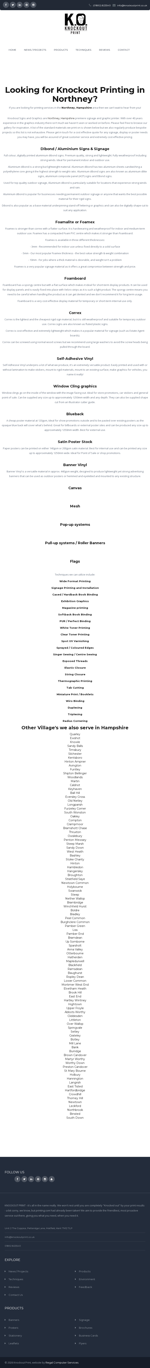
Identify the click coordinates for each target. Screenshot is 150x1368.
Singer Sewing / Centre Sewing (75, 654)
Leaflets (14, 1343)
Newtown (75, 1102)
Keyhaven (75, 789)
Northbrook (75, 1110)
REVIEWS (104, 49)
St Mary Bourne (75, 1071)
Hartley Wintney (75, 1000)
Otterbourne (75, 953)
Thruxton (75, 832)
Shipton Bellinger (75, 773)
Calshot (75, 785)
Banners (14, 1319)
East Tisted (75, 1086)
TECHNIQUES (83, 49)
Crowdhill (75, 1094)
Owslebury (75, 836)
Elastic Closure (75, 667)
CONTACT (124, 49)
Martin (75, 781)
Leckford (75, 1106)
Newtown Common (75, 883)
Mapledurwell (75, 961)
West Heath (75, 851)
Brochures (85, 1327)
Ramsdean (75, 969)
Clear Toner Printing (75, 634)
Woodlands (75, 777)
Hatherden (75, 957)
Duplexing (75, 707)
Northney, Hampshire (77, 107)
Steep (75, 894)
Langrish (75, 1082)
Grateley (75, 1035)
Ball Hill (75, 793)
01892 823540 (13, 1245)
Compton (75, 820)
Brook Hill (75, 992)
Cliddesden (75, 1016)
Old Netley (75, 800)
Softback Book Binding (75, 614)
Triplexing (75, 714)
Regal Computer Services (62, 1362)
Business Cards (88, 1335)
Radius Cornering (75, 720)
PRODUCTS (61, 49)
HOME (12, 49)
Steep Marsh (75, 844)
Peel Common (75, 918)
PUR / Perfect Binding (75, 621)
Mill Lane (75, 1043)
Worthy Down (75, 1063)
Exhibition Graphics (75, 601)
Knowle (75, 742)
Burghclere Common (75, 922)
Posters (13, 1327)
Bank (75, 1047)
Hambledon (75, 867)
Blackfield (75, 965)
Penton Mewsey (75, 840)
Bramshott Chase (75, 828)
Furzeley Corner (75, 808)
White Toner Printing (75, 627)
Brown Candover (75, 1055)
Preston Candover (75, 1067)
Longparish (75, 804)
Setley (75, 1031)
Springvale (75, 1027)
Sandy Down (75, 847)
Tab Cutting (75, 687)
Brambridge (75, 902)
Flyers (82, 1343)
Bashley (75, 855)
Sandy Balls (75, 746)
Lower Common (75, 981)
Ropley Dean (75, 977)
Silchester (75, 754)
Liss (75, 930)
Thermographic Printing (75, 681)
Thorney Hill (75, 1098)
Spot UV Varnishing (75, 641)
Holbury (75, 1074)
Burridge (75, 1051)
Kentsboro (75, 757)
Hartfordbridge (75, 1090)
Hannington (75, 1078)
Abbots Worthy (75, 1012)
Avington (75, 765)
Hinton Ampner (75, 761)
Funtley (75, 769)
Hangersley (75, 871)
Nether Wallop (75, 898)
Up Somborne (75, 941)
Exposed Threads (75, 661)
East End (75, 996)
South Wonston (75, 812)
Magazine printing (75, 607)
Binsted (75, 1114)
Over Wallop (75, 1024)
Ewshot (75, 738)
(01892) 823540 (102, 5)
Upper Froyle (75, 1008)
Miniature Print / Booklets (75, 694)
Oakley (75, 816)
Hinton (75, 863)
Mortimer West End (75, 984)
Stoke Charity (75, 859)
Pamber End (75, 934)
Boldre (75, 910)
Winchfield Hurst (75, 906)
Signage (84, 1319)
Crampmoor (75, 824)
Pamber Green (75, 926)
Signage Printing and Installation (75, 587)
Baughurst (75, 973)
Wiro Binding (75, 700)
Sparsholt (75, 945)
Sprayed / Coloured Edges (75, 647)
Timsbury (75, 750)
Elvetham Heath (75, 988)
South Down (75, 1117)
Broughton (75, 875)
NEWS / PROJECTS (35, 49)
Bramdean (75, 937)
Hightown (75, 1004)
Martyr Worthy (75, 1059)
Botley (75, 1039)
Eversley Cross (75, 797)
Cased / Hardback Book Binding (75, 594)
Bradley (75, 914)
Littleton (75, 1020)
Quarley (75, 734)
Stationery (15, 1335)
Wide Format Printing (75, 581)
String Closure (75, 674)
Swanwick (75, 890)
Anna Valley (75, 949)
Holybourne (75, 887)
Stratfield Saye (75, 879)
